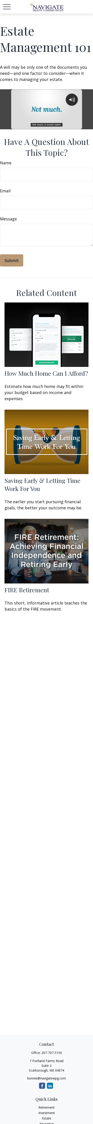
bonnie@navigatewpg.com (46, 1078)
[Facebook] (42, 1086)
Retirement (46, 1107)
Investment (46, 1113)
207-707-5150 (52, 1053)
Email (5, 191)
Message (8, 219)
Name (6, 162)
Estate (46, 1118)
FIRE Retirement (27, 590)
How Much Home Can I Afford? (46, 373)
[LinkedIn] (50, 1086)
